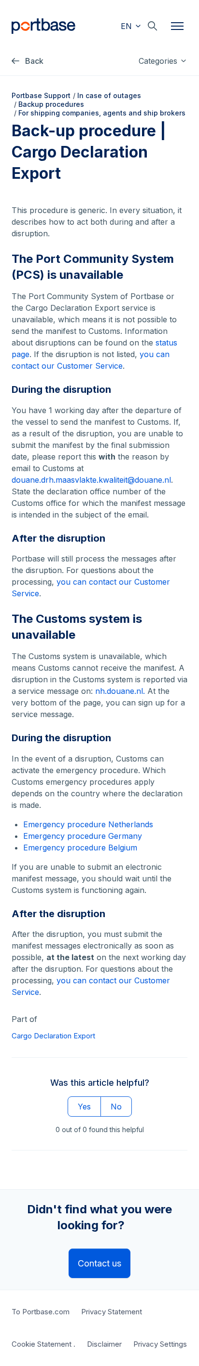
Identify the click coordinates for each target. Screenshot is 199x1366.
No (116, 1106)
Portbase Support (41, 95)
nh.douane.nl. (120, 691)
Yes (84, 1106)
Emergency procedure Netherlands (88, 824)
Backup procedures (51, 104)
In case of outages (109, 95)
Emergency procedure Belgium (80, 847)
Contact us (99, 1263)
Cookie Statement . (43, 1344)
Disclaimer (104, 1344)
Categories (159, 61)
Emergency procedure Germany (82, 836)
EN (127, 26)
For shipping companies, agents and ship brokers (101, 113)
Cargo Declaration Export (53, 1035)
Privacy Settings (160, 1344)
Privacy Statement (111, 1311)
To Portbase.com (41, 1311)
